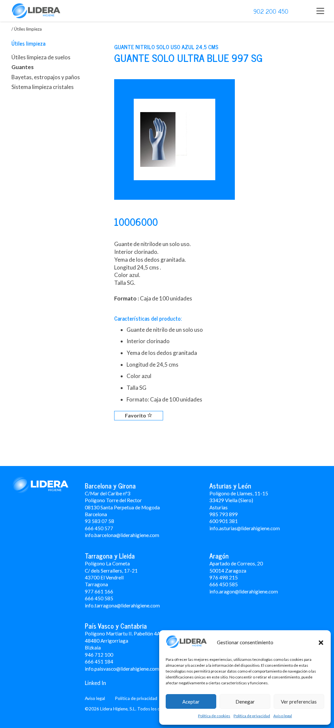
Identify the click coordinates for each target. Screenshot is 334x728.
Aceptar (191, 702)
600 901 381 (223, 521)
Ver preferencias (299, 702)
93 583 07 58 (99, 521)
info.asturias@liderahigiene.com (244, 528)
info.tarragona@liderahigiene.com (122, 605)
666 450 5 (96, 598)
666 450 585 (223, 584)
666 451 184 (99, 661)
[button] (321, 642)
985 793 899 (223, 514)
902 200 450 (270, 11)
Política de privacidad (252, 715)
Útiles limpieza (28, 43)
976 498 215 (223, 577)
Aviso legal (282, 715)
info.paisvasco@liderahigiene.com (122, 669)
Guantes (22, 67)
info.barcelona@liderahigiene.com (122, 535)
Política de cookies (214, 715)
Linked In (95, 682)
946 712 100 (99, 655)
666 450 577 (99, 528)
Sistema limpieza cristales (42, 86)
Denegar (245, 702)
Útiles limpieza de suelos (40, 57)
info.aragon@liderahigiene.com (243, 591)
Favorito (136, 415)
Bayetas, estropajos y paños (45, 77)
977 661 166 (99, 591)
